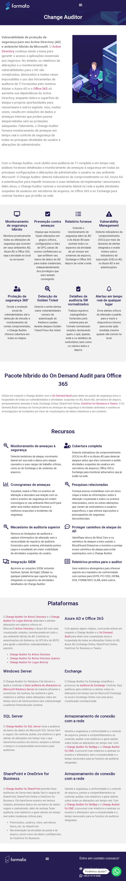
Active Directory (24, 628)
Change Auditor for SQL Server (24, 726)
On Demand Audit (61, 395)
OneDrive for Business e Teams (99, 403)
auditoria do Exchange (92, 685)
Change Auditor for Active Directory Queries (35, 658)
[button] (80, 5)
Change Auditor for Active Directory (26, 616)
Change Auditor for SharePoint (23, 788)
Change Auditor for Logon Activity (29, 662)
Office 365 (40, 88)
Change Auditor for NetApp (82, 746)
